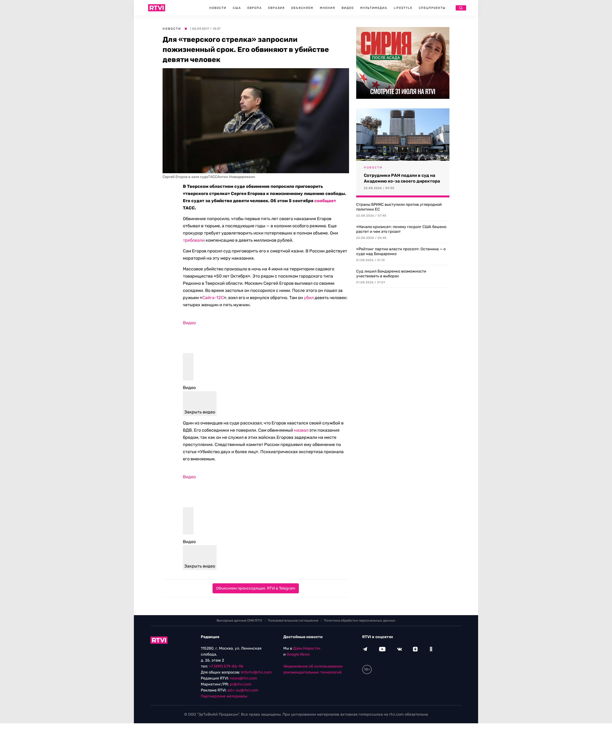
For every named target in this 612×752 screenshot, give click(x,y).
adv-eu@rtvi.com (242, 690)
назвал (301, 430)
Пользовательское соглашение (293, 620)
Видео (348, 8)
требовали (194, 240)
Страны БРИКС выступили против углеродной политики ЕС (399, 207)
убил (309, 297)
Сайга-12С (213, 297)
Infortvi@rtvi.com (256, 672)
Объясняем (302, 8)
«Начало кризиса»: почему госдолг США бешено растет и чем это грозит (401, 229)
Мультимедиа (373, 8)
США (237, 8)
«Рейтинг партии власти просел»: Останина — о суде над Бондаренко (401, 251)
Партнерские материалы (224, 696)
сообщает (325, 200)
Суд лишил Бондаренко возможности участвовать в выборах (391, 273)
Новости (217, 8)
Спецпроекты (432, 8)
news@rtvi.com (243, 678)
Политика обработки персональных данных (359, 620)
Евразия (276, 8)
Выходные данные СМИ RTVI (239, 620)
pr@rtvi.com (240, 684)
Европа (254, 8)
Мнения (327, 8)
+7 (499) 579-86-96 (226, 666)
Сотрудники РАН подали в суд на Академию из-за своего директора (402, 178)
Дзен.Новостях (307, 648)
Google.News (298, 654)
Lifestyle (403, 8)
